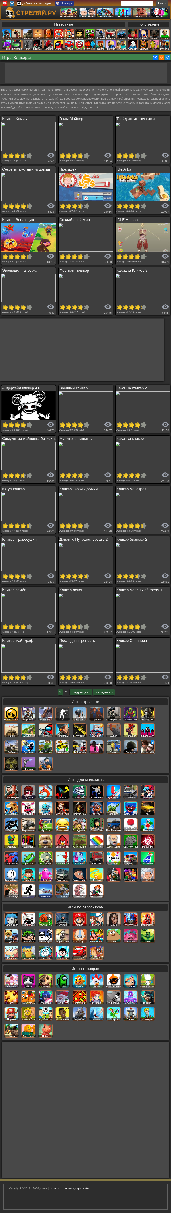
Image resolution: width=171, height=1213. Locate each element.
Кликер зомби (14, 590)
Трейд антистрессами (135, 119)
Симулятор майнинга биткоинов (30, 438)
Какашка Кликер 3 (131, 270)
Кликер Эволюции (18, 220)
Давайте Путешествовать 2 (83, 539)
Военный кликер (73, 388)
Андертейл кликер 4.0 (21, 388)
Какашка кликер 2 (131, 388)
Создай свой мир (74, 220)
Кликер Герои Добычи (78, 489)
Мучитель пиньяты (75, 438)
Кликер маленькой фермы (139, 590)
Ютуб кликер (13, 489)
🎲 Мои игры (64, 3)
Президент (68, 169)
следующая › (80, 692)
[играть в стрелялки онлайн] (30, 16)
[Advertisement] (86, 73)
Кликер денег (70, 590)
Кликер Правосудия (19, 539)
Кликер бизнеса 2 (131, 539)
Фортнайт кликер (74, 270)
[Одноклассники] (161, 57)
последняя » (104, 692)
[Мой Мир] (167, 57)
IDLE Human (127, 220)
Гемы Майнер (71, 119)
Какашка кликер (130, 438)
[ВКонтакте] (155, 57)
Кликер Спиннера (131, 641)
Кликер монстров (131, 489)
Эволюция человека (19, 270)
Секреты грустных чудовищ (26, 169)
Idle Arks (123, 169)
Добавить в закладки (36, 3)
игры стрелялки (64, 1188)
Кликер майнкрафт (18, 641)
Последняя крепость (77, 641)
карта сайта (83, 1188)
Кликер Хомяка (15, 119)
